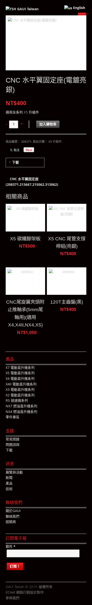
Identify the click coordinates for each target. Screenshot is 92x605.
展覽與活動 (14, 472)
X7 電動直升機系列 (20, 367)
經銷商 (11, 521)
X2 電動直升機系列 (20, 395)
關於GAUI (13, 510)
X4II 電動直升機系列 (21, 384)
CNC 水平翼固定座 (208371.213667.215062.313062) (32, 182)
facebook (23, 598)
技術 (9, 488)
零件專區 (12, 417)
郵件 (10, 546)
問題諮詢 (12, 444)
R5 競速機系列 (17, 400)
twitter (30, 598)
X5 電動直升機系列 (20, 373)
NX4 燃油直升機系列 (21, 411)
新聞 (9, 477)
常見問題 (12, 439)
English (78, 7)
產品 (9, 483)
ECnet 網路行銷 (18, 592)
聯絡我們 (12, 516)
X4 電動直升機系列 (20, 378)
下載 (15, 162)
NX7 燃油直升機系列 (21, 406)
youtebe (38, 598)
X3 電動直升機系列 (20, 389)
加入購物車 (47, 124)
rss (45, 598)
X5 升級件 (55, 142)
